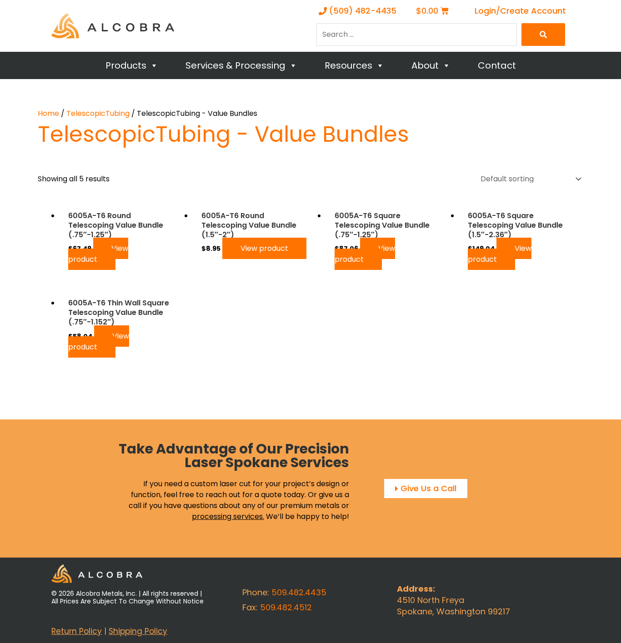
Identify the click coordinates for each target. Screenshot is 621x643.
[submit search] (543, 34)
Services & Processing (235, 65)
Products (125, 65)
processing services (227, 516)
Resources (348, 65)
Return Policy (76, 631)
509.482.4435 (298, 592)
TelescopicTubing (98, 113)
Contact (497, 65)
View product (98, 253)
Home (48, 113)
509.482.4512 (286, 607)
